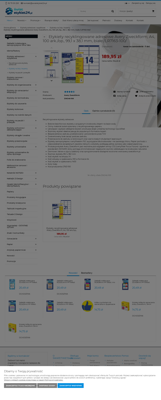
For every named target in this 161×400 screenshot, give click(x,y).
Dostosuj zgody (47, 386)
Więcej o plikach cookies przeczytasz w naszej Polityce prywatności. (33, 380)
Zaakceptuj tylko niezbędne (20, 386)
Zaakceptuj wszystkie (70, 386)
